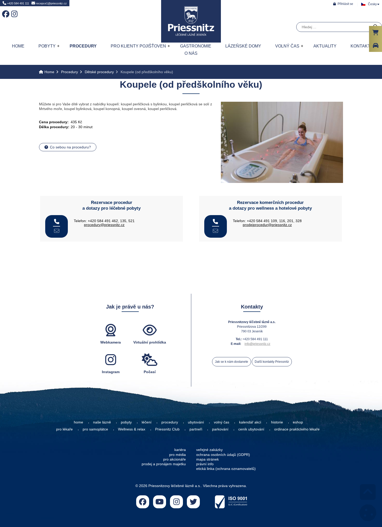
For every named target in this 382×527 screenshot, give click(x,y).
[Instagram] (13, 10)
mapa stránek (207, 459)
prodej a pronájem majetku (164, 464)
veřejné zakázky (209, 450)
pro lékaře (64, 429)
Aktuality (325, 46)
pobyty (126, 422)
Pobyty (47, 46)
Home (191, 21)
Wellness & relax (131, 429)
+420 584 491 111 (17, 3)
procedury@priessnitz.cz (104, 225)
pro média (177, 455)
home (78, 422)
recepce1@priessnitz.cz (51, 3)
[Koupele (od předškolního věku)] (282, 182)
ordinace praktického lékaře (297, 429)
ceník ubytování (251, 429)
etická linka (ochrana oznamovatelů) (226, 469)
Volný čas (287, 46)
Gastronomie (195, 46)
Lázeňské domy (243, 46)
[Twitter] (193, 501)
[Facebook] (4, 10)
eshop (298, 422)
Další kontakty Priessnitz (272, 362)
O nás (191, 53)
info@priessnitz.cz (257, 344)
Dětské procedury (99, 72)
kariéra (180, 450)
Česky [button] (372, 4)
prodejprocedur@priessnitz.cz (267, 225)
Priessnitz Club (167, 429)
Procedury (83, 46)
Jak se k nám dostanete (231, 362)
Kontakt (360, 46)
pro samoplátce (95, 429)
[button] (343, 3)
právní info (205, 464)
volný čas (221, 422)
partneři (195, 429)
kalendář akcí (250, 422)
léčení (147, 422)
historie (277, 422)
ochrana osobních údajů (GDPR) (223, 455)
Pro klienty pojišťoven (138, 46)
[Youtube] (159, 501)
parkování (220, 429)
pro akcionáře (174, 459)
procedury (169, 422)
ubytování (196, 422)
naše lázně (102, 422)
